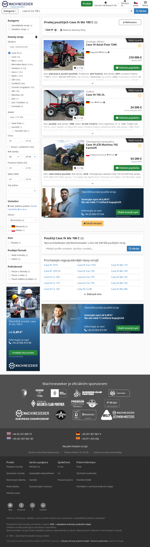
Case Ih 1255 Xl (52, 271)
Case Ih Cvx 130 (85, 271)
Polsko (20, 230)
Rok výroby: (13, 151)
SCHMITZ (18, 83)
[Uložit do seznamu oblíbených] (140, 46)
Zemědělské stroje (22, 25)
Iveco (17, 72)
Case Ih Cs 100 (52, 277)
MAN (17, 75)
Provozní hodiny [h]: (17, 162)
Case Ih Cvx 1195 (86, 265)
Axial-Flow (18, 123)
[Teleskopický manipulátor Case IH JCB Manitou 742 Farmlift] (64, 155)
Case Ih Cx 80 (84, 289)
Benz (17, 60)
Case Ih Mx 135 (119, 277)
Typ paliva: (13, 185)
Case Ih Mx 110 (119, 265)
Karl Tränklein (20, 102)
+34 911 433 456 (90, 438)
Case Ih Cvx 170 (85, 277)
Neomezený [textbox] (17, 220)
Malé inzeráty (20, 255)
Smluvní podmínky (99, 541)
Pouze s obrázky (21, 271)
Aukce (16, 259)
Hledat (142, 11)
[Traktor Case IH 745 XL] (64, 105)
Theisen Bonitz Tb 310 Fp (76, 452)
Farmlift (17, 127)
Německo (21, 226)
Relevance (131, 22)
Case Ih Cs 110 (52, 283)
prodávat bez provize (23, 352)
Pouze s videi (19, 275)
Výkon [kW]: (13, 174)
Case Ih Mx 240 (119, 289)
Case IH (17, 53)
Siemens (19, 68)
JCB (15, 98)
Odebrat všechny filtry (74, 30)
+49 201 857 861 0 (91, 434)
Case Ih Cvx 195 (85, 283)
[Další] (81, 55)
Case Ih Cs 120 (52, 289)
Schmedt (17, 106)
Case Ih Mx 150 (119, 283)
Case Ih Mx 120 (119, 271)
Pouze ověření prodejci (24, 279)
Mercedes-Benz (22, 64)
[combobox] (23, 220)
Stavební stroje (20, 29)
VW (15, 91)
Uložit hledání (94, 223)
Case (16, 56)
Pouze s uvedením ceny (22, 146)
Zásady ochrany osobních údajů (75, 541)
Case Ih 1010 (51, 265)
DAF (16, 79)
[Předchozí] (46, 55)
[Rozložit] (92, 83)
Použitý (16, 242)
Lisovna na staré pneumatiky (107, 452)
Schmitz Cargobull (23, 87)
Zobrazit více (93, 294)
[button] (145, 3)
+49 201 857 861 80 (22, 438)
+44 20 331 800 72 (22, 434)
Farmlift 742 (22, 130)
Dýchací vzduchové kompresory (43, 452)
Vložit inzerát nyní (128, 212)
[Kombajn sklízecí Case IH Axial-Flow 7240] (64, 55)
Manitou (18, 94)
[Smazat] (131, 11)
